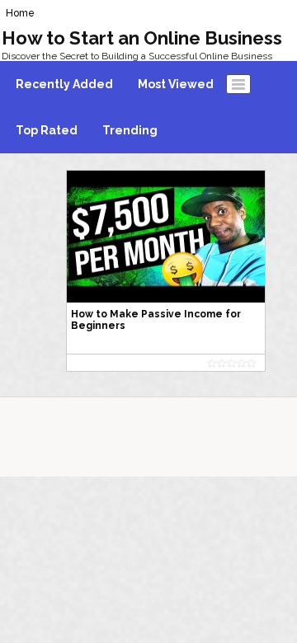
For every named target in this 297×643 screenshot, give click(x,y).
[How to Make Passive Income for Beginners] (166, 236)
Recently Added (64, 84)
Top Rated (47, 130)
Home (20, 13)
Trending (130, 130)
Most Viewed (176, 84)
